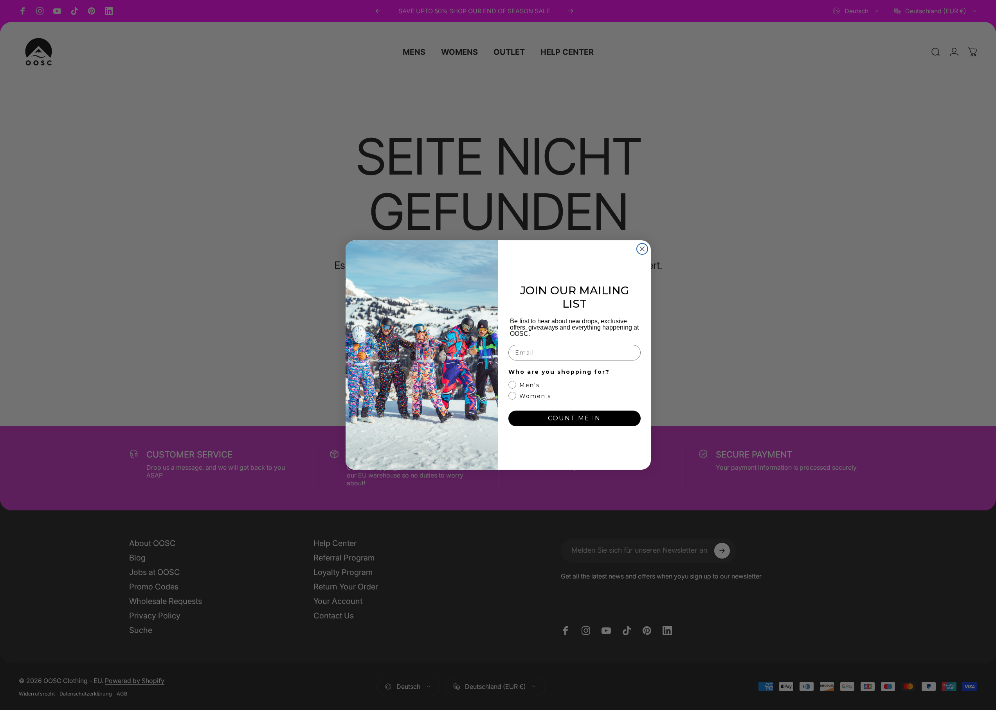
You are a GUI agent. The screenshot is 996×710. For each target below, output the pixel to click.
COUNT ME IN (574, 418)
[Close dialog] (642, 248)
